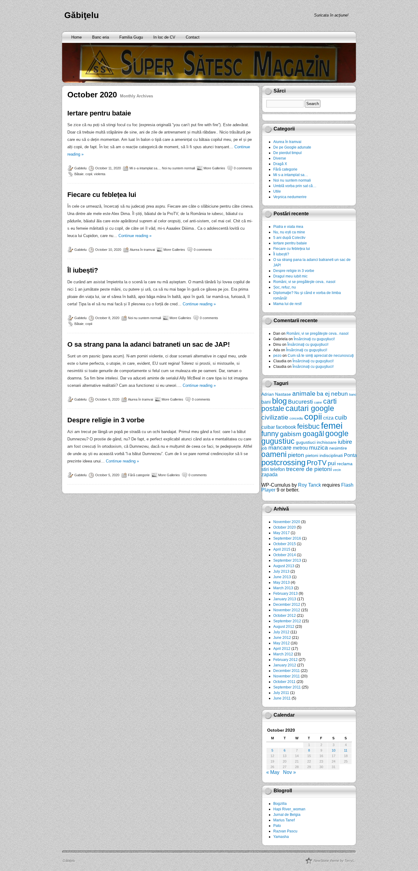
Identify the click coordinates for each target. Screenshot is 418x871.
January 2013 (284, 599)
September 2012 (287, 621)
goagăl (313, 434)
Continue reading (134, 235)
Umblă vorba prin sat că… (294, 186)
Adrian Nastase (276, 394)
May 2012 (281, 643)
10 (333, 750)
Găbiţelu (81, 15)
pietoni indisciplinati (324, 455)
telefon (277, 469)
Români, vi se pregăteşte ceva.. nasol (304, 282)
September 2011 (287, 687)
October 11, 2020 (108, 168)
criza (328, 417)
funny (270, 434)
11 (345, 750)
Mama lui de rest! (287, 304)
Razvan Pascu (285, 831)
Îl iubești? (82, 270)
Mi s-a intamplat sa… (290, 175)
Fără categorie (139, 475)
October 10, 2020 (108, 249)
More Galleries (214, 168)
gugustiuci (305, 442)
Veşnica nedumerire (290, 197)
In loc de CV (164, 37)
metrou (300, 448)
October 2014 (284, 555)
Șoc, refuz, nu (284, 287)
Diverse (279, 158)
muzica (318, 447)
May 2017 (281, 533)
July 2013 (281, 571)
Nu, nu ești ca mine (289, 232)
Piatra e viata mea (288, 226)
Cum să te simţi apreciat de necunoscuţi (321, 355)
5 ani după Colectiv (289, 238)
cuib (341, 417)
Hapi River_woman (289, 809)
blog (279, 400)
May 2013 (281, 582)
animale (303, 393)
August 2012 (283, 626)
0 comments (243, 168)
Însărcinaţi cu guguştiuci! (314, 339)
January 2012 (284, 665)
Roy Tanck (309, 485)
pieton (296, 455)
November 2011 (286, 676)
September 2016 (287, 538)
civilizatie (274, 417)
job (264, 448)
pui (332, 463)
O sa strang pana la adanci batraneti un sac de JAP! (148, 344)
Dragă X (280, 164)
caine (318, 402)
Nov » (289, 772)
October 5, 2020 (107, 475)
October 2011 (284, 682)
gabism (290, 433)
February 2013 (285, 593)
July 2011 (281, 693)
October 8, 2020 (107, 318)
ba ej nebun (332, 393)
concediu (296, 418)
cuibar (268, 427)
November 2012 (286, 610)
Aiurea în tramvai (142, 249)
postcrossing (283, 462)
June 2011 (282, 698)
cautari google (310, 408)
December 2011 (286, 671)
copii (88, 174)
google (337, 433)
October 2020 (284, 527)
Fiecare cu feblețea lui (101, 194)
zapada (269, 474)
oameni (274, 454)
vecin (337, 470)
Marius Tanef (284, 820)
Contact (193, 37)
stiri (265, 469)
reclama (345, 463)
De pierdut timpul (287, 153)
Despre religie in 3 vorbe (105, 420)
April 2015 (281, 549)
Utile (277, 191)
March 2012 (283, 654)
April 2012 (281, 649)
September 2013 (287, 560)
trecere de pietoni (309, 469)
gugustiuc (278, 441)
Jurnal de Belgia (286, 815)
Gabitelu (80, 168)
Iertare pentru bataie (99, 113)
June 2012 (282, 637)
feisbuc (308, 426)
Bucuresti (300, 401)
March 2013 (283, 588)
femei (331, 425)
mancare (280, 447)
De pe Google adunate (292, 147)
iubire (345, 442)
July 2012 (281, 632)
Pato (277, 826)
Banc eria (100, 37)
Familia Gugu (131, 37)
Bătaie (79, 174)
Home (76, 37)
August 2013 (283, 566)
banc (352, 394)
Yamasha (281, 837)
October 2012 (284, 615)
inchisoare (327, 442)
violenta (99, 174)
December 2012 (286, 604)
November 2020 (286, 522)
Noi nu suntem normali (178, 168)
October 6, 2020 (107, 399)
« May (272, 772)
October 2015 (284, 544)
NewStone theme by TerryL (334, 860)
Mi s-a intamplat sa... (144, 168)
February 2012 (285, 660)
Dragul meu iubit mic (290, 276)
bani (266, 402)
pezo (277, 355)
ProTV (317, 463)
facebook (286, 427)
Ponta (350, 455)
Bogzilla (280, 803)
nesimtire (338, 448)
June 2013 (282, 577)
